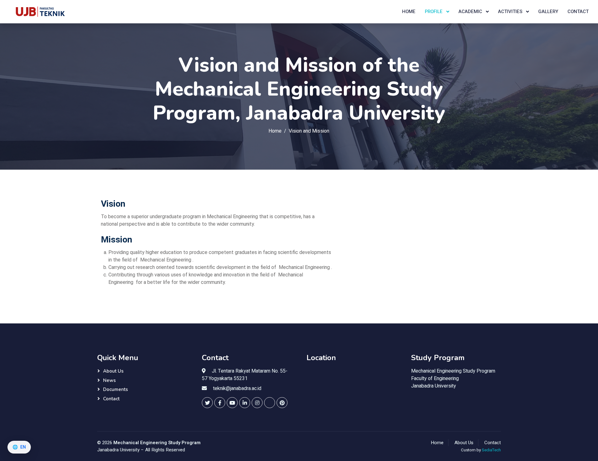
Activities (511, 11)
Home (408, 11)
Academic (470, 11)
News (109, 380)
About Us (113, 371)
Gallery (548, 11)
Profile (434, 11)
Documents (115, 389)
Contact (578, 11)
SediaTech (491, 450)
